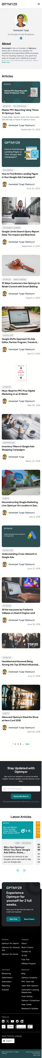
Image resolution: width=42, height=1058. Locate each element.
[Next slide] (24, 870)
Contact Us (26, 951)
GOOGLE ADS (8, 335)
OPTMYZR (7, 106)
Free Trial (25, 959)
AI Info (24, 955)
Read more (6, 62)
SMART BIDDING (20, 279)
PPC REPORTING (20, 106)
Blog (23, 973)
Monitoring (6, 973)
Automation (6, 981)
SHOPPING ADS (9, 443)
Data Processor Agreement (33, 1052)
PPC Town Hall (28, 981)
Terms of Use (36, 1055)
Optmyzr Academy (29, 977)
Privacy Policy (34, 801)
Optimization (7, 977)
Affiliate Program (29, 963)
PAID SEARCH (8, 170)
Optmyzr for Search (10, 943)
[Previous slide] (18, 870)
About (24, 943)
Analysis (5, 990)
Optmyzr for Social (10, 954)
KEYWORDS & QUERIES (11, 228)
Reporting (6, 985)
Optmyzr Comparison (31, 1000)
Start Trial (13, 919)
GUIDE (17, 843)
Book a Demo (29, 919)
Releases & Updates (30, 1008)
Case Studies (27, 996)
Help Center (27, 1004)
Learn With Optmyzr (30, 985)
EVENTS (6, 498)
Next (27, 744)
